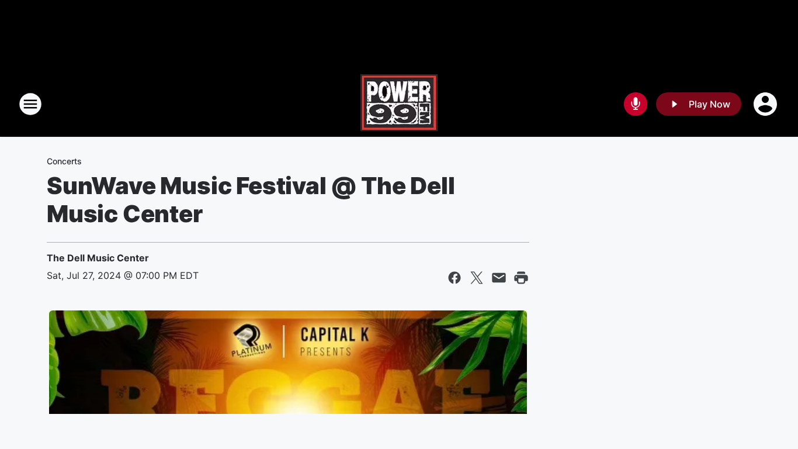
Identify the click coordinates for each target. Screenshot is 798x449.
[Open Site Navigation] (30, 104)
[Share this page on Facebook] (454, 278)
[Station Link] (399, 104)
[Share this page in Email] (499, 278)
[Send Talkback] (635, 104)
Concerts (64, 161)
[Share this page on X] (477, 278)
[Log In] (766, 104)
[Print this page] (521, 278)
